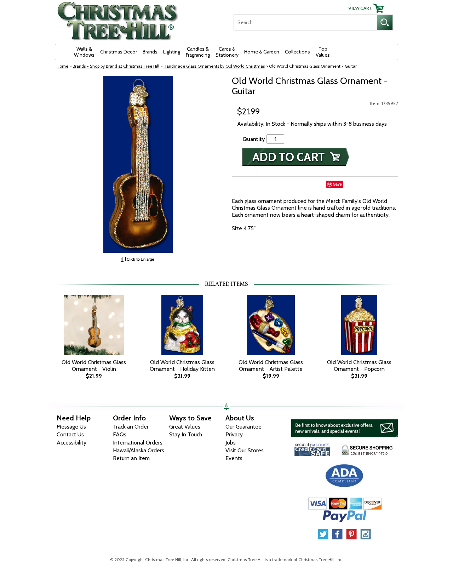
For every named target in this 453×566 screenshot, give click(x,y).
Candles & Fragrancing (198, 52)
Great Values (184, 426)
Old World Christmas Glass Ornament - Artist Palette (271, 365)
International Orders (137, 442)
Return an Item (131, 458)
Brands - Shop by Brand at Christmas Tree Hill (116, 66)
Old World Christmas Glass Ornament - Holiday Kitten (182, 365)
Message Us (71, 426)
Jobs (230, 442)
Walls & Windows (84, 52)
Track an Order (131, 426)
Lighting (171, 52)
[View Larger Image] (138, 164)
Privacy (234, 434)
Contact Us (70, 434)
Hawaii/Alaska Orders (138, 450)
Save (337, 184)
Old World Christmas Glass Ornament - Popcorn (359, 365)
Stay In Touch (185, 434)
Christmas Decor (118, 52)
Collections (297, 52)
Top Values (323, 52)
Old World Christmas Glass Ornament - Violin (94, 365)
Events (233, 458)
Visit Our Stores (244, 450)
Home (62, 66)
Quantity (253, 139)
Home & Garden (261, 52)
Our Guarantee (243, 426)
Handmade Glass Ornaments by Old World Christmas (214, 66)
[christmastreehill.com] (118, 18)
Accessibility (71, 442)
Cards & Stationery (227, 52)
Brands (150, 52)
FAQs (119, 434)
